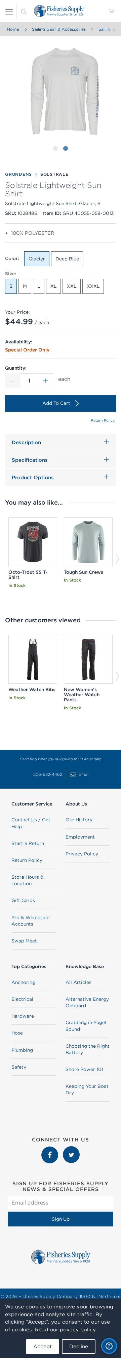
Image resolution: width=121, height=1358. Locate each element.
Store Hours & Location (27, 880)
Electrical (22, 999)
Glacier (37, 259)
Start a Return (27, 843)
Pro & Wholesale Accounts (30, 920)
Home (13, 29)
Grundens (18, 174)
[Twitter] (71, 1150)
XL (53, 286)
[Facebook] (50, 1150)
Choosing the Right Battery (88, 1049)
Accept (42, 1346)
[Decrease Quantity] (12, 380)
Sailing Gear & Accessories (59, 29)
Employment (80, 837)
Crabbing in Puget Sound (86, 1025)
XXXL (93, 286)
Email (84, 774)
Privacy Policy (82, 854)
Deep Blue (67, 259)
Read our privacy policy (65, 1329)
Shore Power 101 (84, 1069)
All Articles (78, 982)
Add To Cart (56, 403)
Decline (78, 1346)
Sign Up (61, 1219)
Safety (18, 1067)
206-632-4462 (47, 774)
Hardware (22, 1016)
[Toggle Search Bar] (23, 11)
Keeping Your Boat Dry (87, 1089)
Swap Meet (24, 941)
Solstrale (54, 174)
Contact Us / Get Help (30, 823)
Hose (17, 1033)
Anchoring (23, 982)
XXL (71, 286)
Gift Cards (23, 900)
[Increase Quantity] (45, 380)
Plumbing (22, 1050)
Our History (79, 820)
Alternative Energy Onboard (87, 1002)
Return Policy (103, 420)
